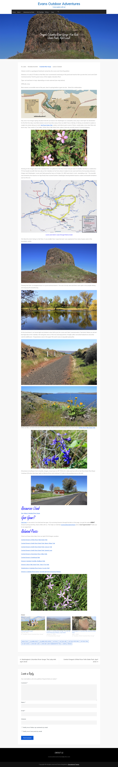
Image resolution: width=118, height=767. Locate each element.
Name (23, 702)
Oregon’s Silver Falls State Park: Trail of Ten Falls (35, 564)
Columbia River (34, 641)
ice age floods (25, 643)
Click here (24, 522)
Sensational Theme (73, 764)
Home (14, 12)
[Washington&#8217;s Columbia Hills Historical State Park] (84, 623)
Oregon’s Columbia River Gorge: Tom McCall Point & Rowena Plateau (41, 571)
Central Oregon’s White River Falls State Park (34, 540)
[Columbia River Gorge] (33, 623)
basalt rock (25, 641)
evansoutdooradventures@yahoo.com (59, 757)
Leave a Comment (57, 66)
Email (23, 710)
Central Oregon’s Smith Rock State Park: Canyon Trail (36, 547)
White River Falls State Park (87, 427)
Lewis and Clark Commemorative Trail (51, 643)
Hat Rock (55, 641)
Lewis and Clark (35, 643)
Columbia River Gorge (45, 66)
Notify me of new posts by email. (32, 731)
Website (23, 719)
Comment (24, 683)
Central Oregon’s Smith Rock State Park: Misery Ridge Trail (38, 543)
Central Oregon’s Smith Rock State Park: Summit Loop (36, 550)
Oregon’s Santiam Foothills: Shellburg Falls (33, 561)
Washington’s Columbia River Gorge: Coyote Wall (35, 568)
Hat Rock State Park (46, 125)
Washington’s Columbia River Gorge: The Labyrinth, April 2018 (38, 660)
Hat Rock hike (63, 641)
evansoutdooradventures (68, 524)
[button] (58, 12)
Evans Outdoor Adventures (59, 4)
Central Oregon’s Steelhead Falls (30, 557)
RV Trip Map (40, 12)
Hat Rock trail (84, 641)
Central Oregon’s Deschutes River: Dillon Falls (34, 554)
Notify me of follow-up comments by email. (35, 727)
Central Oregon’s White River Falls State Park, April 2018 (81, 660)
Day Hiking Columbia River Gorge (30, 513)
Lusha (24, 66)
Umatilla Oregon (67, 643)
